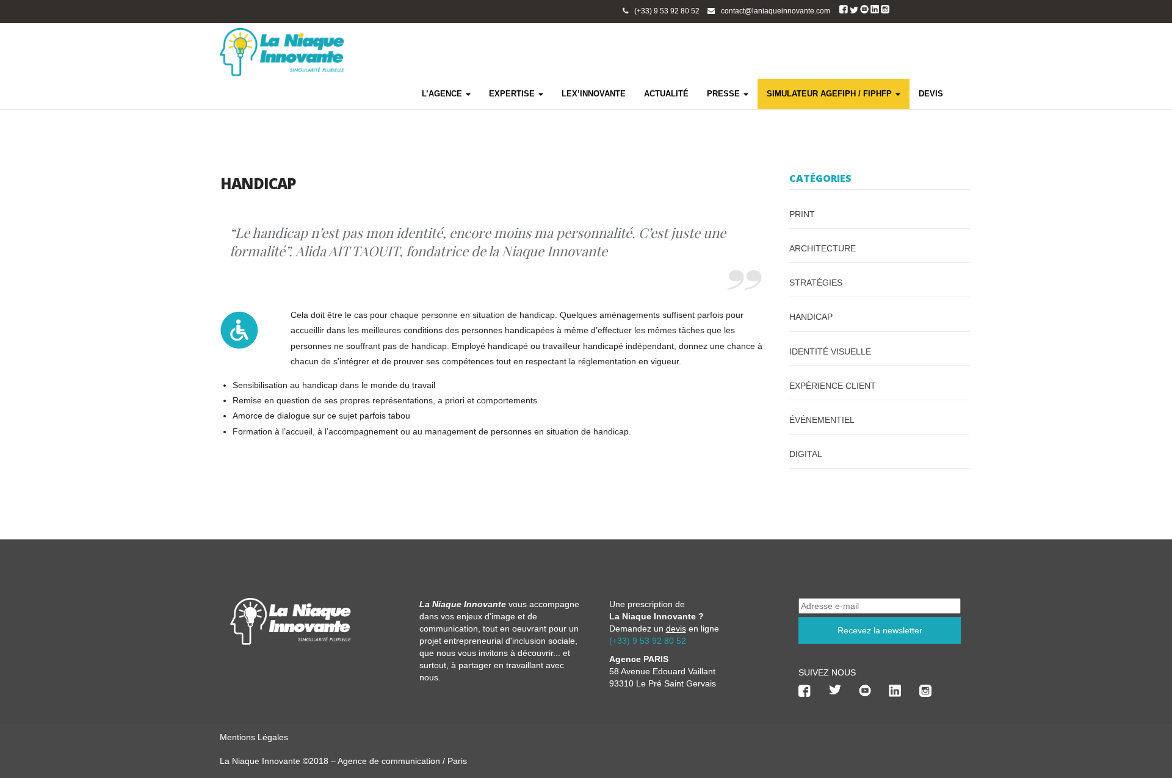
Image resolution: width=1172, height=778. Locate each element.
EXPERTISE (513, 93)
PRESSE (724, 93)
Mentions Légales (254, 737)
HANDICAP (811, 317)
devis (676, 628)
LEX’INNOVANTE (594, 93)
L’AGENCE (443, 93)
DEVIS (931, 93)
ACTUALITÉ (666, 93)
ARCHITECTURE (822, 248)
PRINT (802, 214)
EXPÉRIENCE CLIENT (832, 386)
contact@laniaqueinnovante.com (775, 11)
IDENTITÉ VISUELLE (830, 351)
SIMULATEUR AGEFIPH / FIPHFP (830, 93)
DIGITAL (805, 454)
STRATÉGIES (815, 282)
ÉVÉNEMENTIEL (822, 420)
